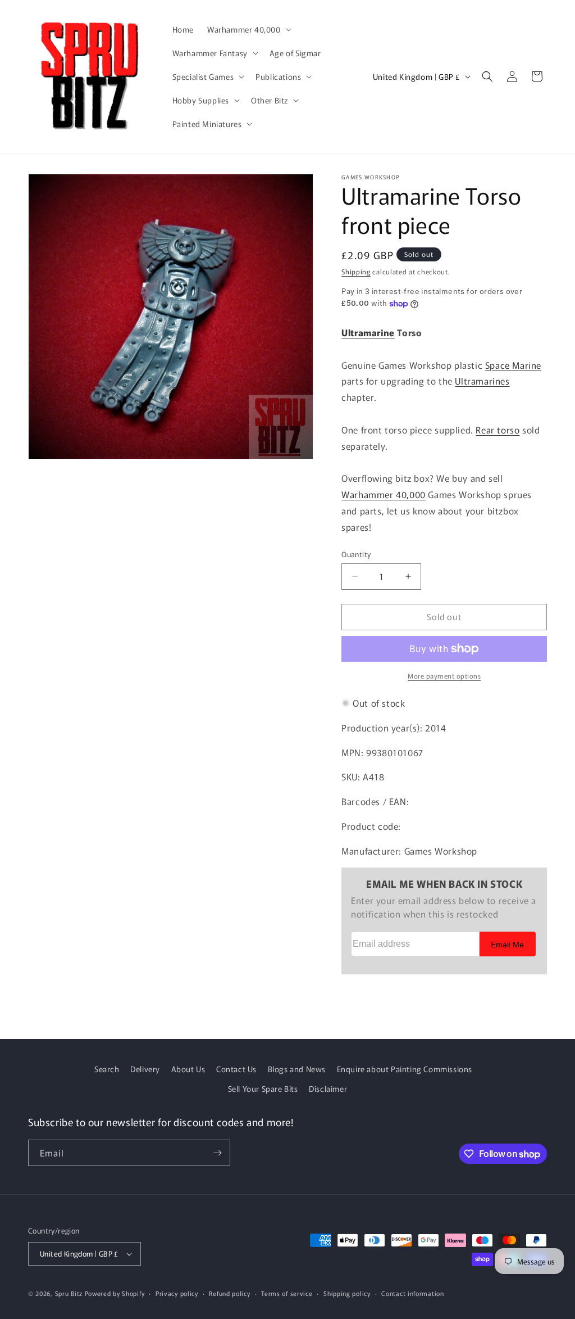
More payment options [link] (444, 675)
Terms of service (286, 1293)
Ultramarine (368, 332)
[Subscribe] (217, 1153)
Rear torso (497, 429)
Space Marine (513, 365)
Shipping (356, 271)
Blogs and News (297, 1068)
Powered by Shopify (115, 1293)
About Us (188, 1068)
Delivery (145, 1068)
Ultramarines (482, 380)
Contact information (412, 1293)
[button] (248, 29)
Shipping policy (347, 1293)
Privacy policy (177, 1293)
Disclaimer (328, 1088)
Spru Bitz (69, 1293)
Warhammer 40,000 (383, 494)
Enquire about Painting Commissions (404, 1068)
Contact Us (236, 1068)
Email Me (507, 944)
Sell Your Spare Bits (263, 1088)
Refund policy (229, 1293)
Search (107, 1068)
